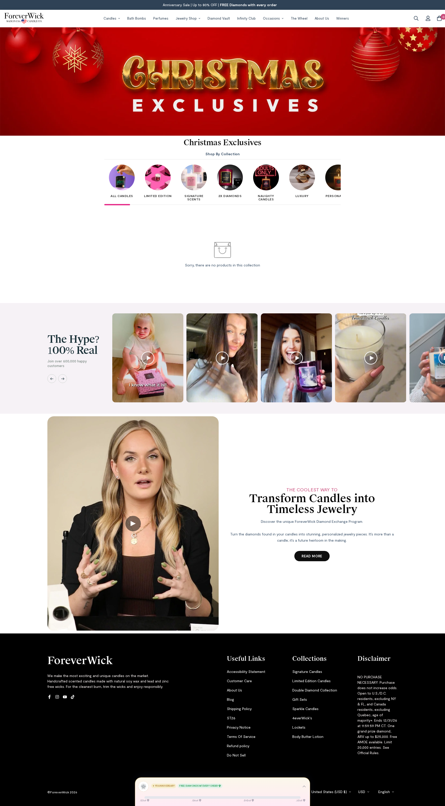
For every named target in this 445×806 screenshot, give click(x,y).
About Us (322, 18)
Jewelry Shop (186, 18)
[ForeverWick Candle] (24, 18)
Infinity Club (246, 18)
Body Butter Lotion (307, 736)
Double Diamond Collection (314, 690)
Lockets (298, 727)
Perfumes (160, 18)
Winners (342, 18)
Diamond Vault (219, 18)
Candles (110, 18)
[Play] (147, 358)
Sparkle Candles (305, 708)
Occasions (271, 18)
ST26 (231, 718)
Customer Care (239, 681)
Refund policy (238, 746)
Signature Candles (307, 671)
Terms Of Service (241, 736)
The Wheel (299, 18)
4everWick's (302, 718)
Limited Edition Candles (311, 681)
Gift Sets (299, 699)
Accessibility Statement (246, 671)
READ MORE (312, 556)
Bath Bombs (136, 18)
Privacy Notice (239, 727)
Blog (230, 699)
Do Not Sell (236, 755)
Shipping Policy (239, 708)
